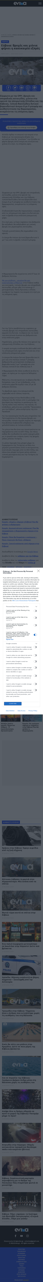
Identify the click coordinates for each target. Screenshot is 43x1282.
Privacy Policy (32, 710)
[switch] (35, 611)
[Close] (39, 571)
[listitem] (21, 607)
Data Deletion (10, 710)
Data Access (21, 710)
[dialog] (21, 641)
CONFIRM (12, 703)
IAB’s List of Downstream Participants (24, 600)
